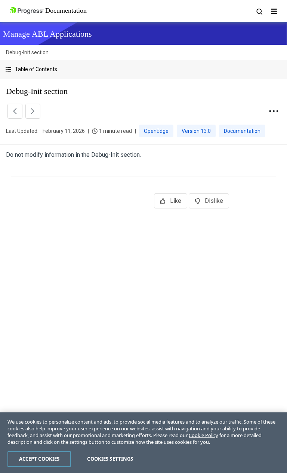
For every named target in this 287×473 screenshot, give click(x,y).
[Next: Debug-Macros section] (33, 111)
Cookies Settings (110, 458)
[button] (143, 69)
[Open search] (259, 11)
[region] (143, 442)
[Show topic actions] (273, 111)
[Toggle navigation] (274, 11)
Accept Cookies (39, 458)
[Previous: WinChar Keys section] (15, 111)
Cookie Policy (203, 435)
